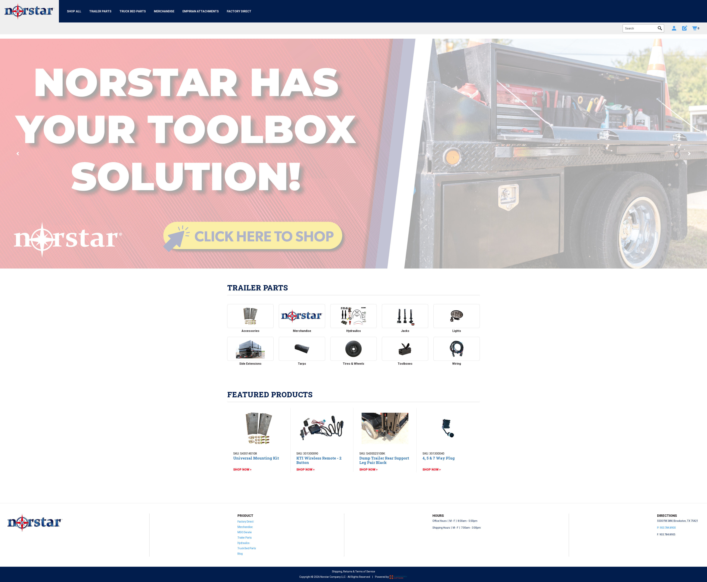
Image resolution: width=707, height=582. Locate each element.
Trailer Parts (100, 11)
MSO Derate (245, 532)
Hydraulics (243, 542)
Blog (240, 553)
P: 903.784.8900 (666, 527)
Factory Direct (239, 11)
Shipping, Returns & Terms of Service (353, 571)
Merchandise (164, 11)
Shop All (74, 11)
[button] (17, 154)
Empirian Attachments (200, 11)
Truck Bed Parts (132, 11)
